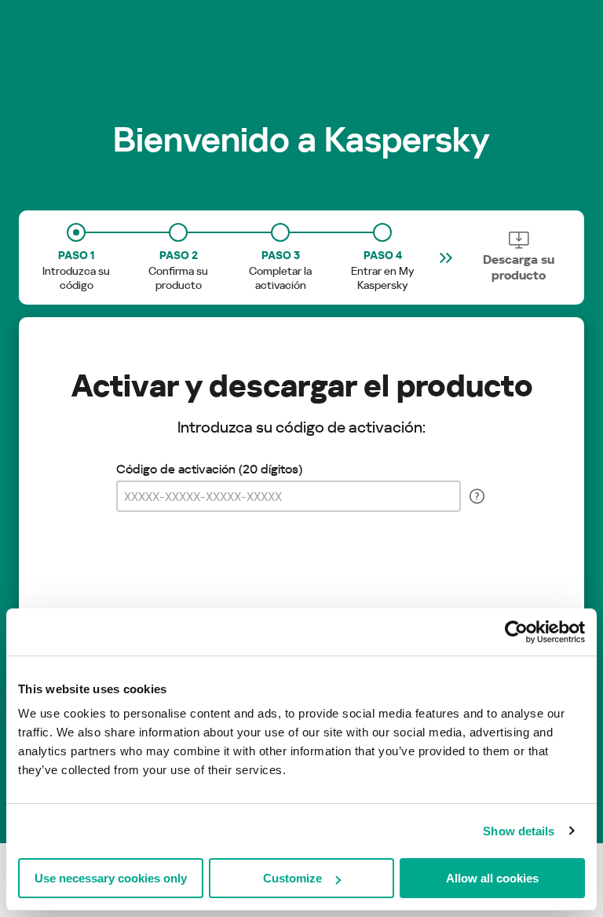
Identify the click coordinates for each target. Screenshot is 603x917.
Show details (518, 831)
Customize (292, 878)
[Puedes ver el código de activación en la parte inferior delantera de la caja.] (477, 496)
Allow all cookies (492, 878)
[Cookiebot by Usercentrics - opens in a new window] (516, 632)
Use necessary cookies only (111, 878)
